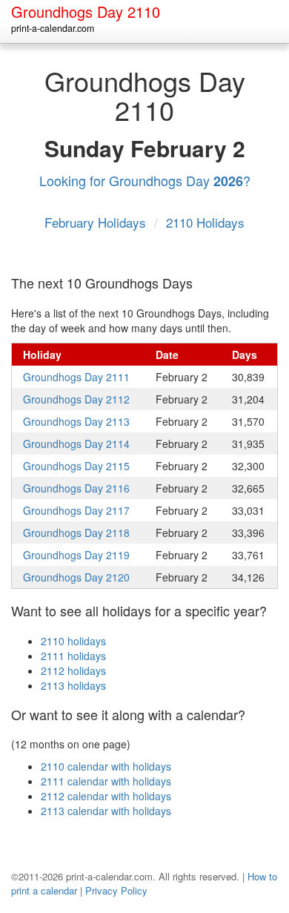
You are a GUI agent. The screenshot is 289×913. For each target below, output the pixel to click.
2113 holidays (73, 685)
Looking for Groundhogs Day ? (144, 180)
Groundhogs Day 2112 (76, 399)
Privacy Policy (116, 890)
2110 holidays (73, 640)
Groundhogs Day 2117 (76, 510)
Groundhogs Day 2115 (76, 465)
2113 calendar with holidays (106, 810)
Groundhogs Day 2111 (76, 376)
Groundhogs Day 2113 (76, 421)
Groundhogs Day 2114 (76, 443)
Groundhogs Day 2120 (76, 577)
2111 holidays (73, 655)
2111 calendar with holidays (106, 781)
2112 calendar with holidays (106, 795)
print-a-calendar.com (52, 28)
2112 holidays (73, 670)
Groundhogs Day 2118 (76, 532)
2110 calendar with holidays (106, 766)
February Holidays (97, 222)
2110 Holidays (205, 222)
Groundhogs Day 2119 (76, 554)
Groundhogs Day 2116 (76, 488)
